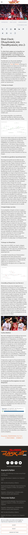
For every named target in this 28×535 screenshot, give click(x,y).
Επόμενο (18, 437)
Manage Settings (14, 532)
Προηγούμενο (10, 437)
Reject (14, 528)
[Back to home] (14, 2)
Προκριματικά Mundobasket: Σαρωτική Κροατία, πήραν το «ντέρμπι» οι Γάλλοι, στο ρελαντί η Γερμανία (13, 487)
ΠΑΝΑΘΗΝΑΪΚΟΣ (12, 436)
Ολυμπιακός (4, 436)
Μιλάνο (17, 64)
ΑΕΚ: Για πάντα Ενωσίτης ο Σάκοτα (10, 483)
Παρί (11, 64)
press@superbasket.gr (16, 466)
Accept (14, 525)
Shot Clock (19, 436)
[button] (1, 2)
